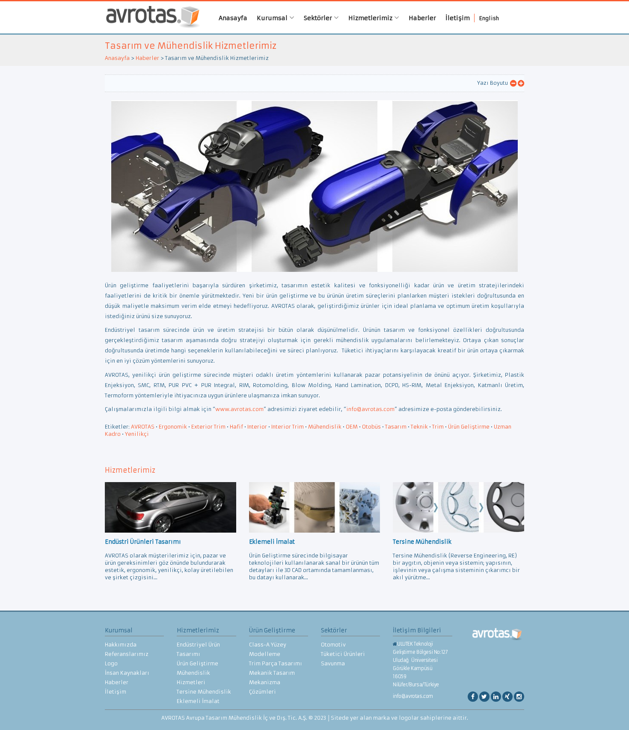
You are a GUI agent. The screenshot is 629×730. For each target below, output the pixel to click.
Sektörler (319, 18)
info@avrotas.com (370, 409)
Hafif (236, 426)
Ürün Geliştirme (469, 426)
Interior (257, 426)
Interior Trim (287, 426)
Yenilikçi (137, 434)
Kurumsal (273, 18)
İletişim (457, 18)
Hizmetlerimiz (371, 18)
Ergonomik (173, 426)
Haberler (422, 18)
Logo (111, 663)
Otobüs (371, 426)
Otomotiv (333, 644)
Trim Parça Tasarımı (275, 663)
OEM (352, 426)
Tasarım (395, 426)
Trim (438, 426)
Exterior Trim (208, 426)
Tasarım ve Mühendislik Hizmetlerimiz (190, 45)
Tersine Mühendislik (204, 691)
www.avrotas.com (239, 409)
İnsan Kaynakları (127, 673)
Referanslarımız (126, 654)
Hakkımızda (120, 644)
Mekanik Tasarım (272, 673)
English (489, 18)
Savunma (333, 663)
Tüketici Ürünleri (343, 654)
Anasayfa (233, 18)
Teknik (419, 426)
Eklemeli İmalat (198, 701)
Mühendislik (324, 426)
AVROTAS (149, 17)
